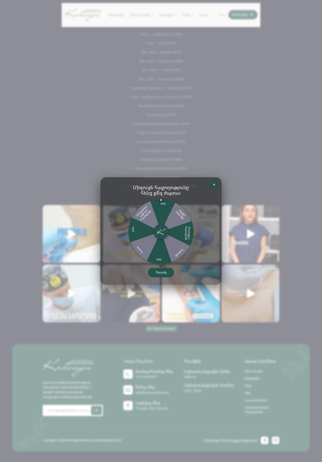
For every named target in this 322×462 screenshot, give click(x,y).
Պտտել (161, 272)
